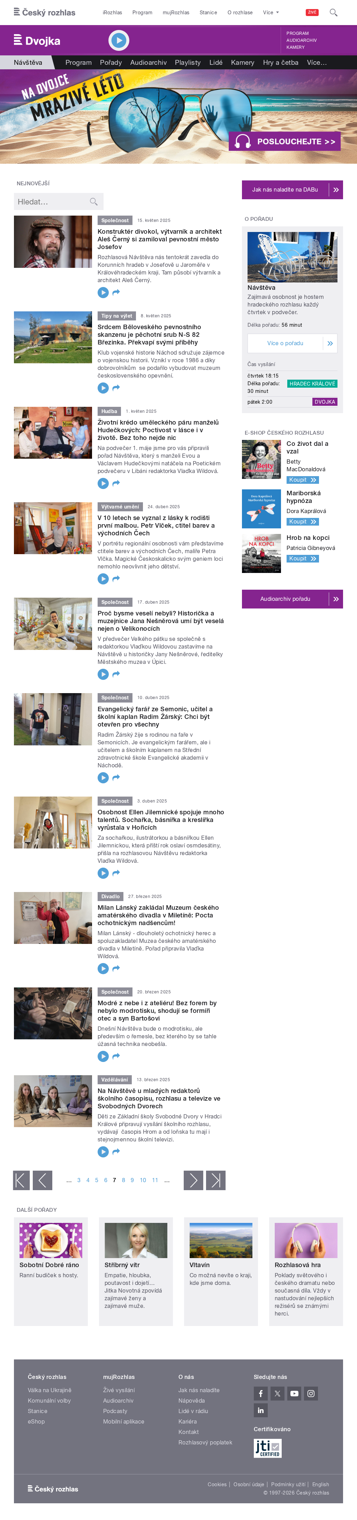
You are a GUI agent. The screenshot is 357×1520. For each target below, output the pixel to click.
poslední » (216, 1180)
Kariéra (187, 1421)
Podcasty (115, 1411)
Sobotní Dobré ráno (49, 1265)
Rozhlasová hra (298, 1265)
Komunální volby (49, 1400)
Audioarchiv (302, 40)
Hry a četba (281, 62)
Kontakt (188, 1432)
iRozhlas (112, 12)
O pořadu (259, 219)
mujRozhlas (176, 12)
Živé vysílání (119, 1390)
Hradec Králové (312, 383)
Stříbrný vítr (122, 1265)
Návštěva (261, 287)
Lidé (216, 62)
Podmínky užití (288, 1484)
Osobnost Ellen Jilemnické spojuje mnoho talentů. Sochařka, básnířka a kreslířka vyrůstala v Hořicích (161, 819)
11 (155, 1180)
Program (142, 12)
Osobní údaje (249, 1484)
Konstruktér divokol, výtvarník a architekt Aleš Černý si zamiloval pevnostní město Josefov (160, 239)
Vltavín (200, 1265)
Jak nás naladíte (199, 1390)
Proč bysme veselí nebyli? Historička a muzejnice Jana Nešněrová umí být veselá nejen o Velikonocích (161, 621)
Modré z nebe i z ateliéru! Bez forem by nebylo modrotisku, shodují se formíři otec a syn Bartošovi (157, 1010)
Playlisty (188, 62)
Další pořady (37, 1210)
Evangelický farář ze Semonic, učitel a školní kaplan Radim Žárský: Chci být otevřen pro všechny (155, 716)
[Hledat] (333, 12)
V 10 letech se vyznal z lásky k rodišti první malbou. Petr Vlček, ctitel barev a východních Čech (156, 525)
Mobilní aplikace (124, 1421)
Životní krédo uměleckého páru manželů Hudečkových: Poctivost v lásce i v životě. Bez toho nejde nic (158, 430)
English (320, 1484)
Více (317, 62)
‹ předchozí (42, 1180)
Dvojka (325, 402)
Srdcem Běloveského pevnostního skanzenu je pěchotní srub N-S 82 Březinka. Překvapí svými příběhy (149, 334)
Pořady (111, 62)
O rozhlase (240, 12)
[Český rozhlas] (44, 12)
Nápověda (191, 1400)
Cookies (217, 1484)
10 (143, 1180)
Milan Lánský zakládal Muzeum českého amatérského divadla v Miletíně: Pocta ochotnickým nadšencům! (158, 915)
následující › (193, 1180)
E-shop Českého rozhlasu (284, 433)
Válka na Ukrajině (49, 1390)
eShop (36, 1421)
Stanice (208, 12)
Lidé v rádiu (193, 1411)
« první (21, 1180)
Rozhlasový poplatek (205, 1442)
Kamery (296, 47)
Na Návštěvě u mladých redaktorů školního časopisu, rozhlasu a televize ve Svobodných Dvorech (159, 1098)
